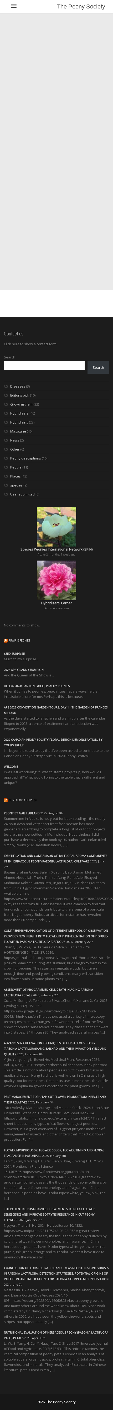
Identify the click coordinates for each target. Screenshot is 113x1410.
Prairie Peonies (19, 640)
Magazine (18, 431)
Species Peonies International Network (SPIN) (56, 549)
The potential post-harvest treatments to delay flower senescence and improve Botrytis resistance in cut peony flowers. (49, 1214)
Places (15, 476)
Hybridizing (19, 422)
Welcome (11, 766)
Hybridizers (19, 413)
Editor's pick (19, 395)
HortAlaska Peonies (22, 800)
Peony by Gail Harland (22, 813)
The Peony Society (81, 6)
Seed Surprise (14, 654)
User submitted (22, 494)
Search (9, 357)
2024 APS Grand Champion (24, 670)
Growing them (21, 404)
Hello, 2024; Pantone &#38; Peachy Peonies (37, 686)
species (16, 485)
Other (14, 449)
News (14, 440)
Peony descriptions (25, 458)
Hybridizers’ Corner (56, 603)
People (16, 467)
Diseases (17, 386)
